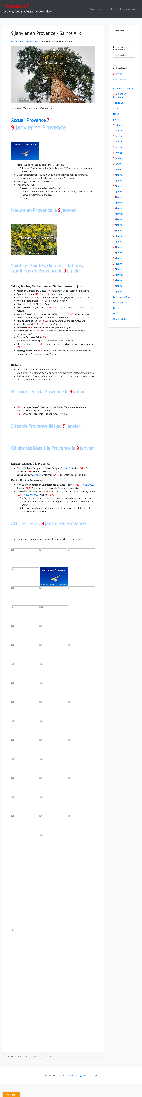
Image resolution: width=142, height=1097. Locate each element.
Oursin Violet (120, 319)
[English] (114, 34)
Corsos (117, 108)
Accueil (93, 9)
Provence (51, 1056)
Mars (116, 313)
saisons (118, 102)
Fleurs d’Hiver (120, 302)
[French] (118, 34)
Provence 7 (16, 5)
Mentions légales (128, 9)
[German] (122, 34)
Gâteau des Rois (121, 296)
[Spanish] (125, 34)
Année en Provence (123, 88)
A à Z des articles (107, 9)
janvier (37, 1056)
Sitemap (92, 1075)
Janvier (116, 119)
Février (116, 308)
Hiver (116, 113)
